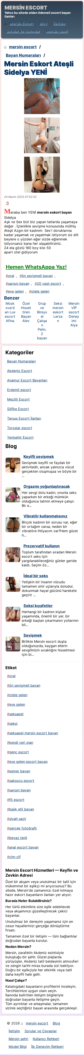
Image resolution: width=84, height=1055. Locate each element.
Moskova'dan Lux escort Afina (10, 312)
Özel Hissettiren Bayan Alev (26, 312)
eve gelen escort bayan (28, 761)
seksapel (16, 714)
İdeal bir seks (35, 575)
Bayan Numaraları (23, 55)
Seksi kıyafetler (38, 605)
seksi (13, 723)
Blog (43, 23)
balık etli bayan (21, 809)
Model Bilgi (18, 1046)
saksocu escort (21, 780)
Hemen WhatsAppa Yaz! (36, 267)
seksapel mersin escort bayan (33, 733)
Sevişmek (32, 635)
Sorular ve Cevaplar (23, 31)
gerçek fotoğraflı (23, 828)
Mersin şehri (57, 31)
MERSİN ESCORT (26, 8)
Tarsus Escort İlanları (24, 418)
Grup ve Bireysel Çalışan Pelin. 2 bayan (42, 320)
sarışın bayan (18, 283)
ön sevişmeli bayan (37, 276)
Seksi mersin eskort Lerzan (58, 312)
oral (11, 276)
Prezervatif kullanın (41, 546)
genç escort (19, 752)
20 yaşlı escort (49, 283)
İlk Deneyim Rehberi (47, 1046)
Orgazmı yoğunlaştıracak (46, 486)
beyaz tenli (18, 838)
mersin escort (21, 23)
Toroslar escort (19, 428)
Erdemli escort (19, 390)
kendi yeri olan (21, 742)
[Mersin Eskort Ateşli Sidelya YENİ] (42, 96)
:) (7, 203)
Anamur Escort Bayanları (27, 380)
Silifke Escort (18, 409)
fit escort (16, 799)
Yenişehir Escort (20, 437)
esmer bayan (19, 771)
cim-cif (15, 857)
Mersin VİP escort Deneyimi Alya (73, 314)
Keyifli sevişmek (38, 456)
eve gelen (16, 291)
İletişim (59, 23)
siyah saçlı (17, 819)
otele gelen (40, 291)
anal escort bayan (24, 847)
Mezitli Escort (18, 399)
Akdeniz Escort (19, 371)
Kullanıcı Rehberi (46, 1039)
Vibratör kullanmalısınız (45, 516)
